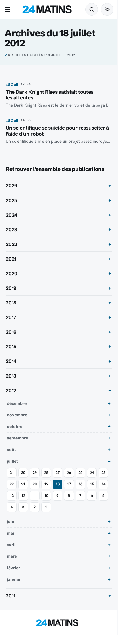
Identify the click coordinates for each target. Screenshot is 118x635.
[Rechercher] (91, 9)
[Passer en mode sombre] (107, 9)
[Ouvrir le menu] (9, 9)
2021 (11, 259)
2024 (11, 215)
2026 (11, 185)
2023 (11, 229)
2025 (11, 200)
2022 (11, 244)
